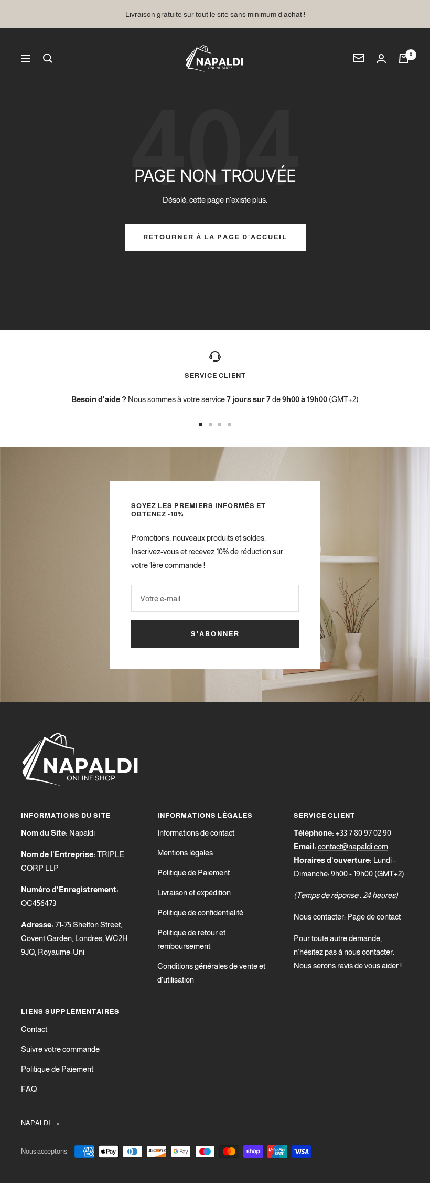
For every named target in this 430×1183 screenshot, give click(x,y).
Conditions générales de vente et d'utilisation (211, 973)
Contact (34, 1028)
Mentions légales (185, 852)
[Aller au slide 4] (229, 424)
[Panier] (404, 58)
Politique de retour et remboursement (191, 939)
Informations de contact (195, 832)
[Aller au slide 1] (200, 424)
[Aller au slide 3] (219, 424)
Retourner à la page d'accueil (215, 237)
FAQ (29, 1088)
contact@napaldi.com (353, 846)
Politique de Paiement (193, 872)
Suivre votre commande (60, 1048)
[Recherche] (47, 58)
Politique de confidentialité (200, 912)
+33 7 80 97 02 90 (363, 832)
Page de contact (374, 916)
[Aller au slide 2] (210, 424)
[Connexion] (381, 58)
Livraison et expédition (194, 892)
